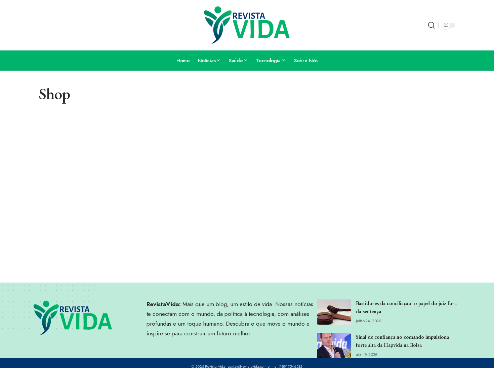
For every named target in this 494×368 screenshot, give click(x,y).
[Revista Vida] (247, 25)
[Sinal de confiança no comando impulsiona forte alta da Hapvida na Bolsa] (334, 345)
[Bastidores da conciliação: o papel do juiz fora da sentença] (334, 312)
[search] (431, 25)
